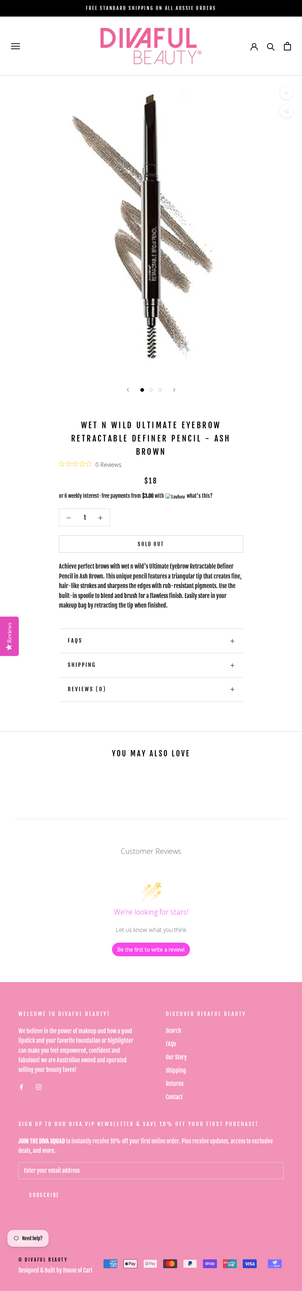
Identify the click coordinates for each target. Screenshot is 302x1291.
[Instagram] (39, 1087)
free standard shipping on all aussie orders (151, 8)
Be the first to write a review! (151, 949)
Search (173, 1030)
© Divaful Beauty (43, 1260)
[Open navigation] (15, 46)
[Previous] (128, 389)
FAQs (75, 640)
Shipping (82, 664)
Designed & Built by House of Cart (55, 1270)
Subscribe (44, 1195)
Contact (174, 1097)
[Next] (174, 389)
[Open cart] (287, 46)
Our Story (176, 1057)
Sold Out (151, 544)
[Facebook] (21, 1087)
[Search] (271, 46)
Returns (174, 1083)
